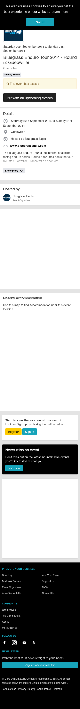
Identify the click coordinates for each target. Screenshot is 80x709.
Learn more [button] (59, 11)
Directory (7, 575)
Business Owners (12, 581)
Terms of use (9, 688)
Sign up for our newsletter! (40, 665)
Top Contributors (11, 615)
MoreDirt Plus (9, 627)
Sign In (29, 432)
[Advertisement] (40, 249)
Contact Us (48, 593)
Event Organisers (11, 587)
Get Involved (9, 609)
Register (13, 432)
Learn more (14, 468)
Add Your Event (50, 575)
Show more (12, 170)
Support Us (48, 581)
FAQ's (45, 587)
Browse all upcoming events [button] (30, 97)
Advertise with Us (11, 593)
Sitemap (57, 688)
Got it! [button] (40, 22)
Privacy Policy (26, 688)
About (5, 621)
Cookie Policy (43, 688)
